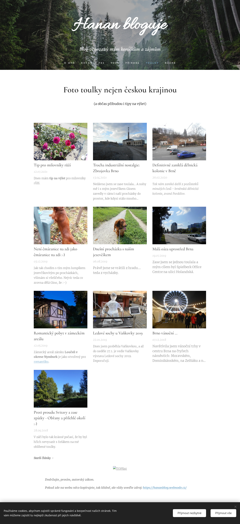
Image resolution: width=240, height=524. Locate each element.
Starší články (42, 458)
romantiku (41, 361)
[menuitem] (71, 63)
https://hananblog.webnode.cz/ (165, 487)
